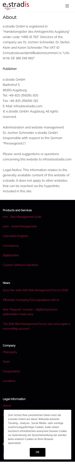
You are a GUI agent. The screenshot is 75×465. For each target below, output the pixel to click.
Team (6, 361)
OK (37, 452)
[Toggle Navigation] (67, 6)
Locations (9, 381)
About (7, 405)
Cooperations (11, 371)
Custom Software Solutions (20, 265)
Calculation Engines (15, 236)
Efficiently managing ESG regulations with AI (31, 300)
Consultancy (11, 245)
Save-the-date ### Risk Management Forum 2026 (35, 290)
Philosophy (10, 352)
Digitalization (11, 255)
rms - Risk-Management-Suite (22, 217)
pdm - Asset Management (19, 226)
